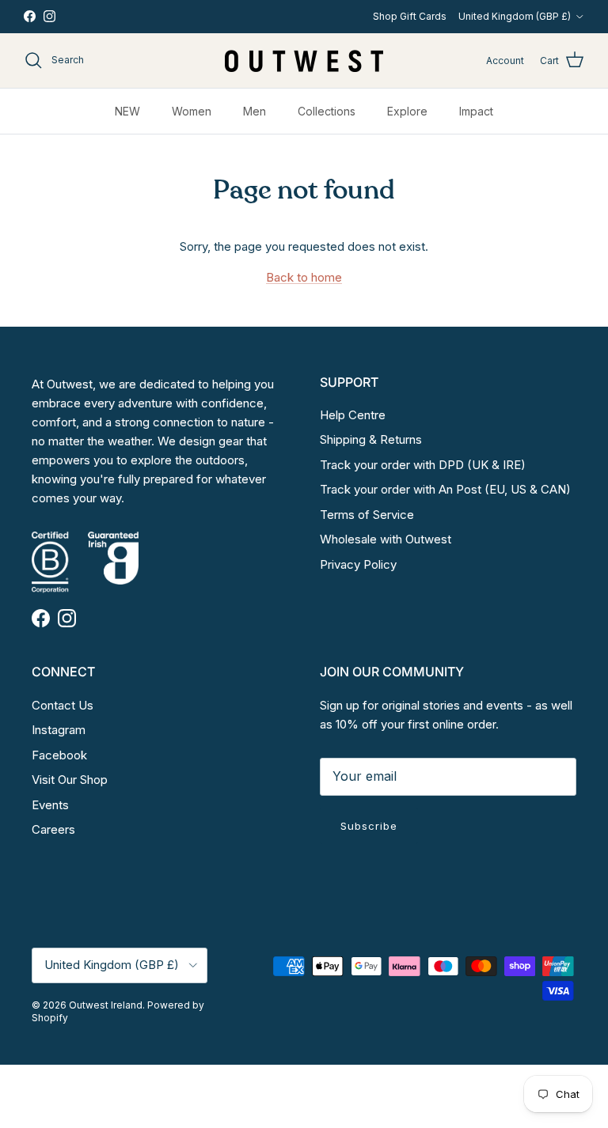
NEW (127, 111)
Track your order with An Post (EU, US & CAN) (445, 489)
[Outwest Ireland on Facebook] (30, 16)
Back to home (304, 277)
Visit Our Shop (70, 779)
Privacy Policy (358, 564)
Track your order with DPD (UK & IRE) (423, 464)
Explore (407, 111)
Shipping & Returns (371, 439)
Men (254, 111)
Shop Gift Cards (409, 16)
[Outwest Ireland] (304, 60)
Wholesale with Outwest (385, 539)
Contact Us (62, 705)
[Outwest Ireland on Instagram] (49, 16)
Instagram (59, 729)
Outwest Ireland (105, 1005)
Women (191, 111)
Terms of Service (367, 514)
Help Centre (353, 414)
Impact (476, 111)
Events (50, 804)
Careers (53, 829)
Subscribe (368, 826)
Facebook (59, 755)
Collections (326, 111)
